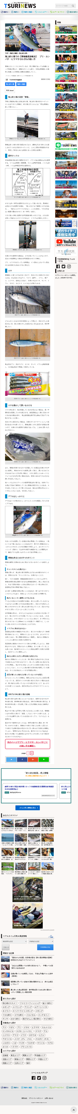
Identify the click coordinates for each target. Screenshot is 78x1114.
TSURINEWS (37, 1102)
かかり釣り (15, 1019)
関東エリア (27, 1055)
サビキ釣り (48, 1019)
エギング (6, 1007)
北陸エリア (7, 1059)
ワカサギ (31, 1043)
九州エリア (19, 1063)
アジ (4, 1027)
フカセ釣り (7, 1015)
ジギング (39, 1011)
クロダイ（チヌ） (42, 1039)
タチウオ (32, 1035)
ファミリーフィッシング (30, 1003)
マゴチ (21, 1043)
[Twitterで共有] (11, 759)
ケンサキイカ (8, 1031)
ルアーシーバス (41, 1007)
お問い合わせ (49, 1098)
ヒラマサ (35, 1027)
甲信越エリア (40, 1055)
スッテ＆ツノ (43, 1015)
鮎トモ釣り (47, 1003)
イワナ (23, 1035)
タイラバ (6, 1011)
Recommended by (45, 930)
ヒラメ (42, 1035)
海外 (28, 1063)
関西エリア (30, 1059)
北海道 (5, 1055)
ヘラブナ (14, 1047)
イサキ (26, 1027)
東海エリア (19, 1059)
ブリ (19, 1027)
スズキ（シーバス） (24, 1031)
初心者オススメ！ (10, 1003)
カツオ (5, 1047)
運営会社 (24, 1098)
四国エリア (7, 1063)
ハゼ (14, 1043)
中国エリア (42, 1059)
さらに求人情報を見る (28, 808)
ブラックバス (26, 1047)
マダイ (11, 1027)
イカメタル (30, 1015)
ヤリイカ (41, 1043)
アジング (28, 1007)
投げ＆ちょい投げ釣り (32, 1019)
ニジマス (6, 1035)
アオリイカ (7, 1039)
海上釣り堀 (10, 84)
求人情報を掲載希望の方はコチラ (36, 776)
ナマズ (38, 1031)
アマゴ (15, 1035)
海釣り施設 (21, 84)
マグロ (50, 1043)
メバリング (17, 1007)
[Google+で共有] (33, 759)
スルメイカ (46, 1027)
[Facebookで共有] (22, 759)
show (11, 90)
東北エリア (15, 1055)
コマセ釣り (19, 1015)
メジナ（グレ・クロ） (23, 1039)
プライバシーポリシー (36, 1098)
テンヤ (5, 1019)
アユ (45, 1031)
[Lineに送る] (44, 759)
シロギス (6, 1043)
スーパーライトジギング (23, 1011)
